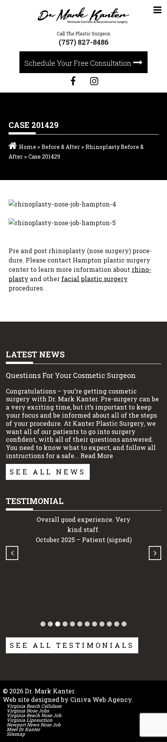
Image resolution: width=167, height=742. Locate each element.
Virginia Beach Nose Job (34, 715)
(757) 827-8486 (84, 42)
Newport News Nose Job (34, 724)
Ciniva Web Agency (101, 699)
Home (27, 146)
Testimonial (35, 501)
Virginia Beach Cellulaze (34, 706)
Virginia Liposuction (29, 720)
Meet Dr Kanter (23, 729)
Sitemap (16, 734)
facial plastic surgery (94, 279)
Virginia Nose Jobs (28, 710)
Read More (96, 456)
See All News (48, 471)
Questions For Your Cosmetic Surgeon (71, 375)
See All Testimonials (72, 645)
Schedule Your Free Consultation (77, 63)
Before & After (61, 146)
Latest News (35, 354)
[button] (42, 623)
